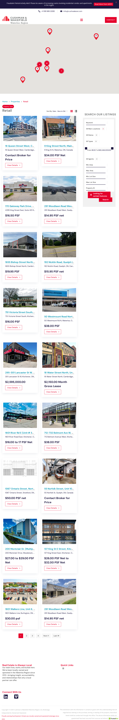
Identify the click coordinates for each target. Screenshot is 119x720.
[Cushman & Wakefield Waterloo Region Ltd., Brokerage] (15, 20)
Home (5, 102)
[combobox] (61, 111)
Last (55, 636)
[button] (82, 20)
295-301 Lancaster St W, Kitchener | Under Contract (34, 372)
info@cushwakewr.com (72, 11)
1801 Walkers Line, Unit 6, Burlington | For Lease (31, 609)
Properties (15, 102)
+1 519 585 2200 (48, 11)
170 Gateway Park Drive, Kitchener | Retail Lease (31, 206)
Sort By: (49, 111)
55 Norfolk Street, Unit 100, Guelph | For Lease (69, 488)
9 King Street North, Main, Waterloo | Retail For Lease (73, 145)
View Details (12, 165)
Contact (111, 20)
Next (45, 636)
